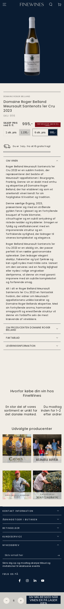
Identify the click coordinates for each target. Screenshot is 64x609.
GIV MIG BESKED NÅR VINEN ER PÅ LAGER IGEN (43, 600)
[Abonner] (59, 555)
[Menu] (4, 4)
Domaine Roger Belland (16, 96)
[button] (50, 4)
